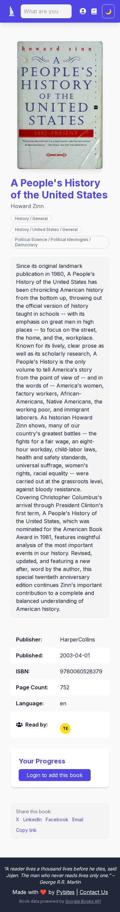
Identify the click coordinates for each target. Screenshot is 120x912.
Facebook (57, 819)
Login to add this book (55, 775)
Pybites (65, 892)
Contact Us (94, 892)
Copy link (26, 830)
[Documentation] (94, 11)
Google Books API (83, 901)
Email (77, 819)
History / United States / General (46, 229)
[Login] (83, 11)
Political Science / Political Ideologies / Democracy (53, 242)
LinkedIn (32, 819)
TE (65, 728)
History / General (31, 218)
